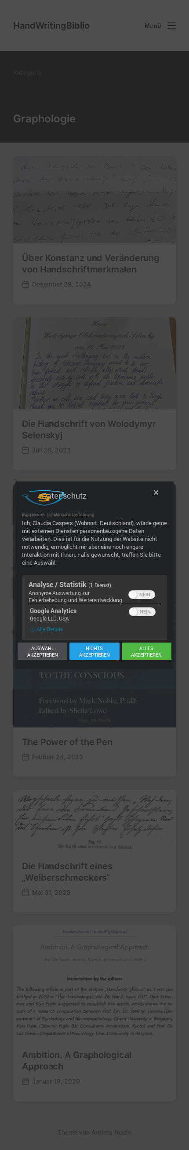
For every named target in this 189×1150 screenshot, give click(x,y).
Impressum (33, 514)
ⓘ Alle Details (46, 628)
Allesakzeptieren (146, 651)
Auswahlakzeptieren (42, 651)
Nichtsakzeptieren (94, 651)
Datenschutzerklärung (72, 514)
